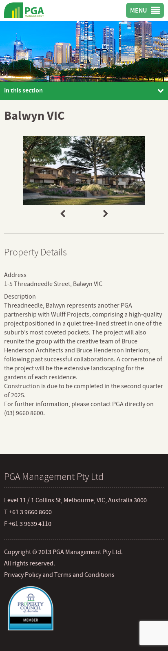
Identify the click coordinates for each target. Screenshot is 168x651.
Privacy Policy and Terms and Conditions (59, 574)
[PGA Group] (27, 9)
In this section (23, 90)
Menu (138, 10)
